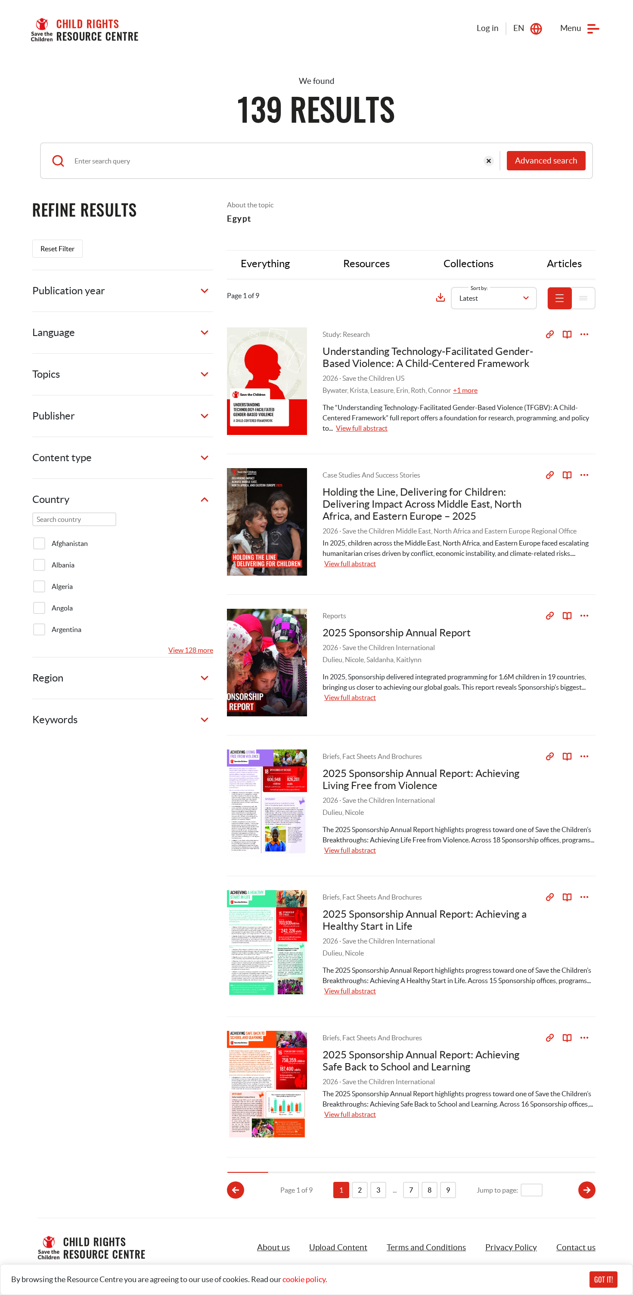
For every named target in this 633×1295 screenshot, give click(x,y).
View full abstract (362, 428)
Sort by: (479, 288)
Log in (488, 28)
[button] (338, 1248)
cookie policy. (304, 1279)
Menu (570, 28)
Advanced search (546, 160)
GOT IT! (603, 1279)
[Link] (550, 334)
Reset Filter (57, 249)
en (518, 28)
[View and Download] (584, 334)
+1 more (465, 390)
